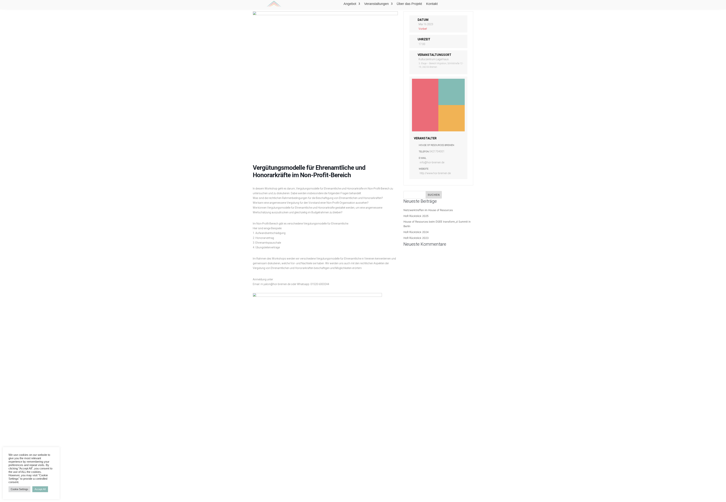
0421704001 (436, 151)
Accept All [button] (40, 489)
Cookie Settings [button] (19, 489)
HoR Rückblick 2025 (416, 215)
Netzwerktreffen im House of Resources (428, 210)
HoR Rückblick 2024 (416, 232)
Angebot (350, 4)
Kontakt (432, 4)
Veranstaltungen (376, 4)
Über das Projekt (409, 4)
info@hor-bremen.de (432, 162)
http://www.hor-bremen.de (435, 173)
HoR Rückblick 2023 (416, 237)
